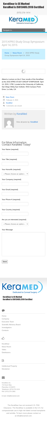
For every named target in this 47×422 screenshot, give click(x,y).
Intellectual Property (9, 366)
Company (5, 319)
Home (7, 53)
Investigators (7, 327)
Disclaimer (6, 369)
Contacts (5, 330)
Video (4, 350)
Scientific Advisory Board (11, 325)
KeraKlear (5, 344)
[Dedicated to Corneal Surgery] (22, 287)
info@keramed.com (13, 396)
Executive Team (8, 322)
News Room (17, 53)
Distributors (6, 352)
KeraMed (9, 103)
